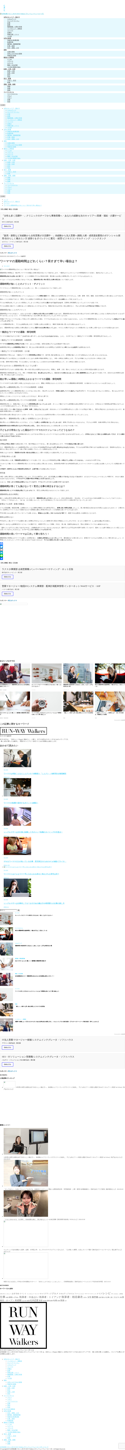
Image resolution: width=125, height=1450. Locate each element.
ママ (86, 1293)
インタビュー (30, 1293)
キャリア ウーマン (13, 21)
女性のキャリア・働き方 (12, 17)
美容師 (44, 1300)
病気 (25, 1300)
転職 (55, 1300)
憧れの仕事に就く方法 (109, 1297)
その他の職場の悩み (13, 67)
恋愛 (8, 99)
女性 (89, 1297)
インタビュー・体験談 (14, 28)
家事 (8, 82)
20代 (1, 1293)
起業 (8, 23)
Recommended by (117, 720)
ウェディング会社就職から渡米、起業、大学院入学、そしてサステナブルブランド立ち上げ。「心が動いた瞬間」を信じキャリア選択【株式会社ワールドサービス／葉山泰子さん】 (63, 1250)
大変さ (85, 1297)
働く (17, 1297)
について (24, 1447)
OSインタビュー (7, 1293)
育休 (8, 76)
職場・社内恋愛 (12, 65)
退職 (8, 86)
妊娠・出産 (11, 73)
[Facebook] (62, 543)
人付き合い (116, 1293)
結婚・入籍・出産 (9, 69)
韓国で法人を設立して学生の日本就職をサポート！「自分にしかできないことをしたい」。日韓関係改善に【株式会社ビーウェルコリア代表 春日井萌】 (57, 1281)
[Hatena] (62, 552)
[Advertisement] (55, 643)
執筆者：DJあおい (29, 1297)
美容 (40, 1300)
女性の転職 (7, 38)
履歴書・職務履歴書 (13, 44)
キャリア (37, 1293)
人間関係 (121, 1293)
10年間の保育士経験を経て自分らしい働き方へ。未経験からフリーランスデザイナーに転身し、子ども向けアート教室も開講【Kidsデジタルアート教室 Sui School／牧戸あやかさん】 (63, 1158)
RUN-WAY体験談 (9, 1409)
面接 (62, 1300)
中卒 (112, 1293)
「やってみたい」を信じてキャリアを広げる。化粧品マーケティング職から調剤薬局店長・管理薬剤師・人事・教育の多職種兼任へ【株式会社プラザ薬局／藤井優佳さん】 (63, 1189)
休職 (8, 88)
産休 (8, 75)
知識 (28, 1300)
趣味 (51, 1300)
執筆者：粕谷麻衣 (72, 1296)
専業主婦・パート (13, 34)
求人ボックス (12, 253)
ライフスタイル (9, 92)
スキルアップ (11, 19)
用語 (8, 1405)
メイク (99, 1294)
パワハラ (10, 61)
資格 (5, 50)
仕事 (2, 1296)
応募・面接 (11, 46)
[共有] (62, 558)
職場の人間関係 (9, 57)
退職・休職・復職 (9, 84)
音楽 (8, 101)
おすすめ (15, 1294)
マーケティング (92, 1293)
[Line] (62, 555)
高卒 (66, 1300)
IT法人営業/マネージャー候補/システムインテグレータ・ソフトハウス (37, 1040)
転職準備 (10, 42)
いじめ (9, 59)
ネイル (71, 1294)
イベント (22, 1294)
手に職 (119, 1297)
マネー (9, 98)
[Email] (62, 549)
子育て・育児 (11, 80)
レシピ (106, 1293)
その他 (9, 36)
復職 (8, 90)
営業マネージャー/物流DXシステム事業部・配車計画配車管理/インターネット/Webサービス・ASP (51, 586)
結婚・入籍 (11, 71)
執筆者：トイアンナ (50, 1297)
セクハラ (10, 63)
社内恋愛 (34, 1300)
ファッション (79, 1294)
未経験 (18, 1300)
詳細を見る (7, 226)
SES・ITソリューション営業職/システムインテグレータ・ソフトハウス (38, 1057)
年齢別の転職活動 (13, 40)
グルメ (9, 96)
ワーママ (10, 30)
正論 (23, 1300)
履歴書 (95, 1297)
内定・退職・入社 (13, 48)
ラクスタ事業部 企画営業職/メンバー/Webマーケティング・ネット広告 (37, 569)
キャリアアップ (46, 1294)
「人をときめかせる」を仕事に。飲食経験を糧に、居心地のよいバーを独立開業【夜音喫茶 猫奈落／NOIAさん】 (44, 1219)
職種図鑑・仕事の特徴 (14, 27)
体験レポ (12, 1297)
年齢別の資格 (11, 55)
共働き (9, 32)
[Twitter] (62, 546)
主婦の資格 (11, 51)
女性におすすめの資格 (14, 53)
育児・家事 (7, 78)
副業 (8, 25)
